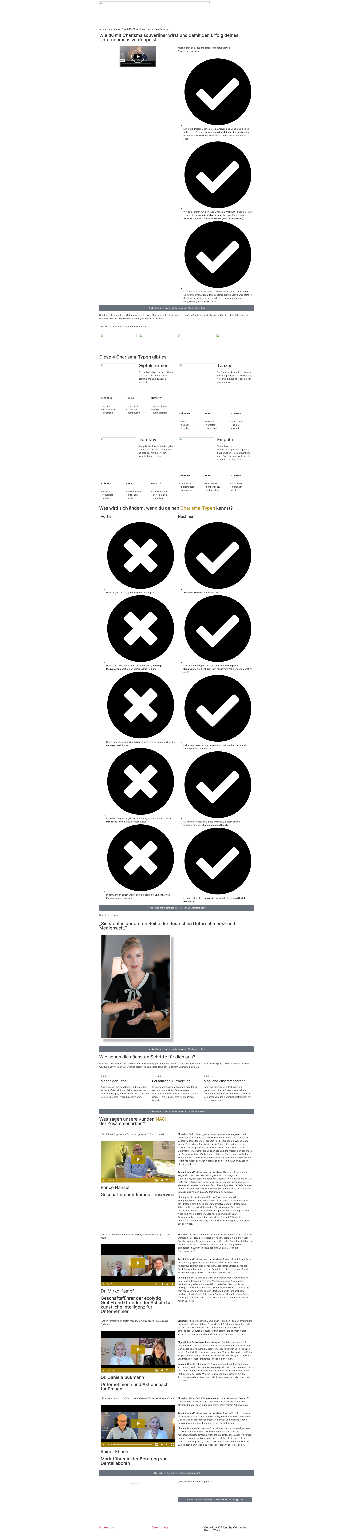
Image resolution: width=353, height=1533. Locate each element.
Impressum (106, 1527)
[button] (138, 57)
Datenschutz (160, 1527)
